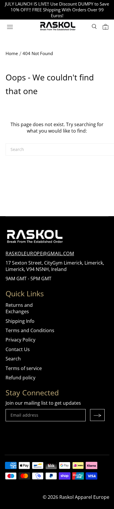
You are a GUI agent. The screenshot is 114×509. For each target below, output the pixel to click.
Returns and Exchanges (19, 308)
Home (12, 53)
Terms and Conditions (30, 330)
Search (13, 358)
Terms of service (24, 368)
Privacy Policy (20, 340)
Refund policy (20, 377)
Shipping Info (20, 321)
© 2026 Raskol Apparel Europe (76, 497)
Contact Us (18, 349)
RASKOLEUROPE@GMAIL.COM (40, 253)
